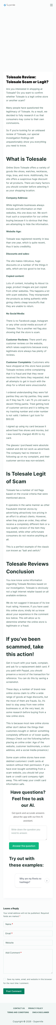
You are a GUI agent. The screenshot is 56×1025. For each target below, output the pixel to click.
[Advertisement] (28, 39)
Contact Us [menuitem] (19, 1008)
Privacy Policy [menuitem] (35, 1008)
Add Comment (13, 952)
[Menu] (51, 5)
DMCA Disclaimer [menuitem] (40, 1012)
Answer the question (23, 845)
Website (9, 942)
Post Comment (14, 991)
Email (8, 933)
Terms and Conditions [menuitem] (18, 1012)
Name (9, 924)
